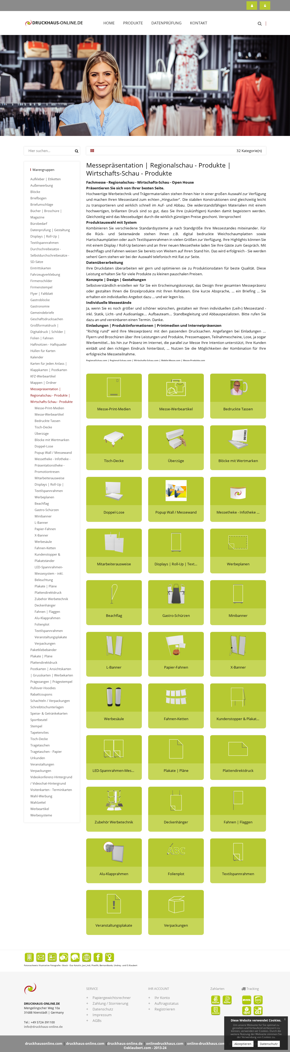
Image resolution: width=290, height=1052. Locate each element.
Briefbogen (38, 198)
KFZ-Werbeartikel (43, 376)
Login (265, 5)
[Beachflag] (114, 594)
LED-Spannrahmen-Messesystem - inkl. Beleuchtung (49, 573)
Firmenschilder (41, 281)
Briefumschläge (41, 204)
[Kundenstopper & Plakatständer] (238, 697)
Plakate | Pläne (46, 586)
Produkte (133, 22)
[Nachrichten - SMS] (74, 956)
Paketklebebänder (43, 650)
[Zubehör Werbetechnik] (114, 800)
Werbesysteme (41, 815)
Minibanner (43, 516)
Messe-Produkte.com (194, 360)
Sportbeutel (38, 720)
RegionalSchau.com (96, 360)
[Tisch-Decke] (114, 439)
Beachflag (42, 503)
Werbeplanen (44, 497)
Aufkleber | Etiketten (45, 179)
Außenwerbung (41, 185)
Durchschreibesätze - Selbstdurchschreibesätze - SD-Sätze (49, 255)
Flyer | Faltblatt (41, 293)
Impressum (102, 1014)
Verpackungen (45, 643)
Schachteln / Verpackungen (50, 701)
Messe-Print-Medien (49, 408)
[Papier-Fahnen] (176, 645)
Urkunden (37, 758)
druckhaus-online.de (124, 1043)
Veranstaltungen (42, 764)
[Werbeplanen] (238, 542)
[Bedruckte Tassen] (238, 387)
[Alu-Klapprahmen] (114, 852)
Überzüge (42, 433)
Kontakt (198, 22)
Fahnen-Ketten (45, 548)
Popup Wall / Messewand (53, 452)
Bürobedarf (38, 223)
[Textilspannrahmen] (238, 852)
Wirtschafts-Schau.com (146, 360)
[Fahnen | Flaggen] (238, 800)
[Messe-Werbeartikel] (176, 387)
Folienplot (42, 624)
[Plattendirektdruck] (238, 749)
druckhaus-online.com (85, 1043)
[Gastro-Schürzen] (176, 594)
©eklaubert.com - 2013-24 (145, 1047)
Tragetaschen (40, 745)
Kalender (36, 357)
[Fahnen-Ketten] (176, 697)
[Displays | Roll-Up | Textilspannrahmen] (176, 542)
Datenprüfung (166, 22)
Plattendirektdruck (48, 592)
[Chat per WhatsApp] (63, 956)
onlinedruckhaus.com (164, 1043)
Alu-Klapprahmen (47, 618)
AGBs (97, 1020)
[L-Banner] (114, 645)
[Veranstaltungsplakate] (114, 903)
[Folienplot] (176, 852)
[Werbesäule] (114, 697)
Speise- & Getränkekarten (49, 713)
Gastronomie (39, 306)
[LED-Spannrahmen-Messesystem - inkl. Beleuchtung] (114, 749)
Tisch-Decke (43, 427)
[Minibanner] (238, 594)
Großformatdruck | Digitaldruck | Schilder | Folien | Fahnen (48, 331)
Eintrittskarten (40, 268)
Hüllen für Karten (42, 351)
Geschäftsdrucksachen (46, 319)
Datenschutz (103, 1009)
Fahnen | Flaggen (47, 611)
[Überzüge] (176, 439)
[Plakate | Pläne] (176, 749)
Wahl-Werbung (41, 796)
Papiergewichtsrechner (112, 997)
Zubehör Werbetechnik (51, 599)
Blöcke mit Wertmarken (52, 440)
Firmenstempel (41, 287)
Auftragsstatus (167, 1003)
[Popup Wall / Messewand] (176, 490)
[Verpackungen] (176, 903)
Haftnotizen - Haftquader (48, 344)
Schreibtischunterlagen (47, 707)
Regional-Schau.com (120, 360)
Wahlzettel (38, 802)
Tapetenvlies (39, 732)
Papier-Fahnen (45, 529)
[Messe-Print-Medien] (114, 387)
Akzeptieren (242, 1044)
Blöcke (35, 192)
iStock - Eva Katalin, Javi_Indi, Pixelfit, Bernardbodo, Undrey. (92, 965)
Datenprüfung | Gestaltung (50, 230)
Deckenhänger (45, 605)
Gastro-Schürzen (47, 510)
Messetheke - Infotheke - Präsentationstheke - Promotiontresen (52, 465)
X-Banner (41, 535)
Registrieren (251, 5)
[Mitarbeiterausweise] (114, 542)
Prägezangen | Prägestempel (51, 681)
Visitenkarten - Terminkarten (51, 790)
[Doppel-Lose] (114, 490)
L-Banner (41, 522)
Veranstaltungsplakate (51, 637)
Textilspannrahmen (49, 631)
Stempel (36, 726)
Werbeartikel (39, 809)
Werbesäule (43, 541)
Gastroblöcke (40, 300)
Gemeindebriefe (42, 312)
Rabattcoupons (41, 694)
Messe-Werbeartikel (49, 414)
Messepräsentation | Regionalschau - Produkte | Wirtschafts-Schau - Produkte (51, 395)
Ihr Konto (162, 997)
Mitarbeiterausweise (49, 478)
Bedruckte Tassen (47, 421)
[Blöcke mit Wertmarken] (238, 439)
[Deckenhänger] (176, 800)
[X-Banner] (238, 645)
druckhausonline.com (43, 1043)
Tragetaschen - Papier (46, 751)
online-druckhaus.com (206, 1043)
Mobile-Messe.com (170, 360)
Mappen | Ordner (43, 382)
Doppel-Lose (44, 446)
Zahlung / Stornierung (110, 1003)
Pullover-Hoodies (43, 688)
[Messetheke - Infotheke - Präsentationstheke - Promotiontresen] (238, 490)
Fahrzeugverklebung (45, 274)
